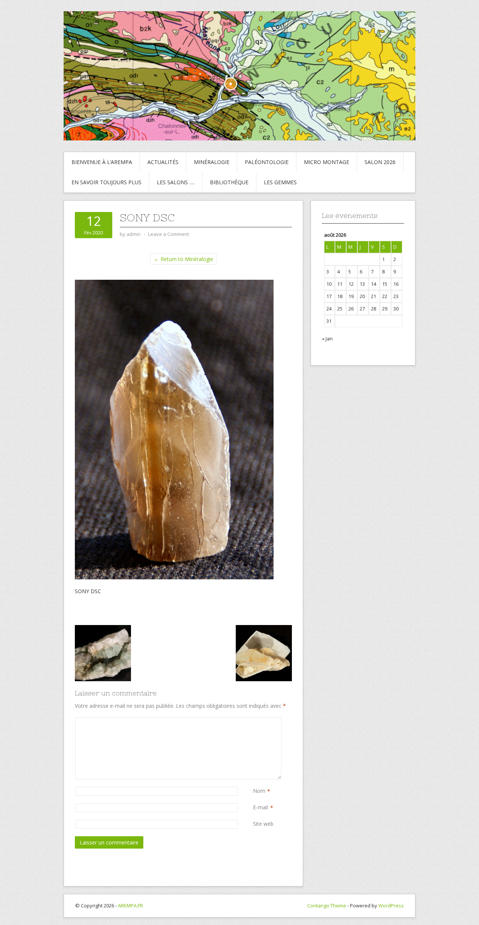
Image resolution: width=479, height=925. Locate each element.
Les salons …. (176, 182)
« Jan (327, 338)
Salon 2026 (380, 162)
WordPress (391, 905)
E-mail (260, 807)
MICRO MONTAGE (326, 162)
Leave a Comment (168, 234)
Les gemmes (280, 182)
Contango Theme (326, 905)
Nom (259, 790)
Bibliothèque (229, 182)
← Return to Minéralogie (183, 259)
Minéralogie (211, 162)
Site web (263, 823)
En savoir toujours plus (106, 182)
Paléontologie (267, 162)
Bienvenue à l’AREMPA (101, 162)
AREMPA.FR (130, 905)
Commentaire (254, 721)
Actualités (163, 162)
